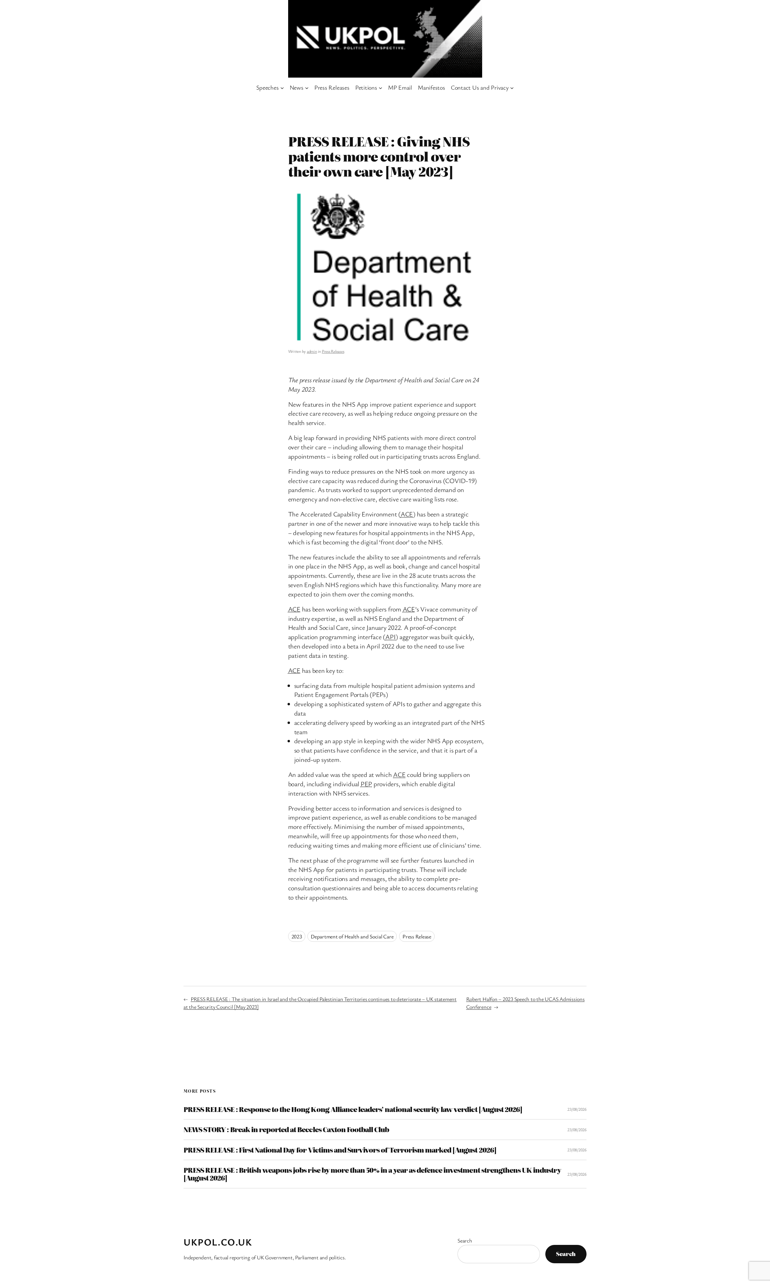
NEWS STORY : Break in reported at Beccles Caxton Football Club (286, 1129)
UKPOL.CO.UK (217, 1241)
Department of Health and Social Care (352, 936)
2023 (296, 936)
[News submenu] (307, 87)
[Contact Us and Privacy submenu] (512, 87)
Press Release (416, 936)
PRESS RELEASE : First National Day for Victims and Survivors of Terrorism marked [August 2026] (339, 1150)
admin (312, 351)
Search (464, 1240)
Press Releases (333, 351)
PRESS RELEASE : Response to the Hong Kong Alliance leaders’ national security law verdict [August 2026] (352, 1109)
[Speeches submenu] (282, 87)
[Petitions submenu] (380, 87)
